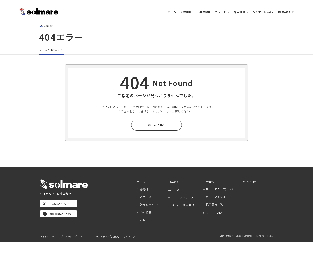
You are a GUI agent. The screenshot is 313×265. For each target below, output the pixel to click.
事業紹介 (205, 12)
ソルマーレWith (263, 12)
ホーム (172, 12)
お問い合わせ (285, 12)
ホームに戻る (156, 125)
